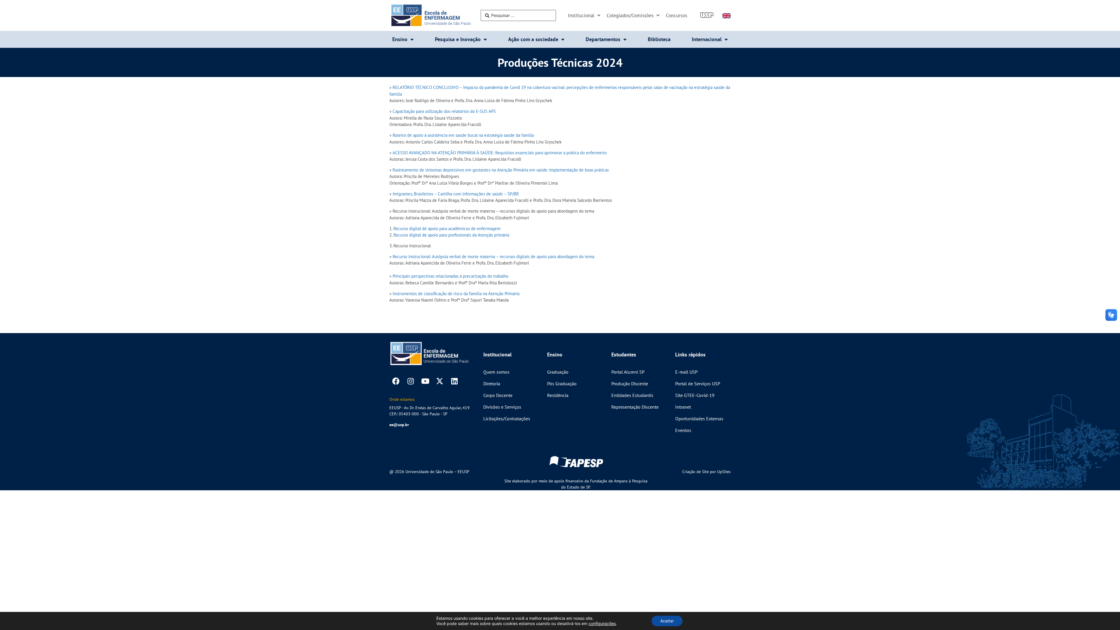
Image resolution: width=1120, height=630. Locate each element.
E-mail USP (686, 372)
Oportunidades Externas (699, 418)
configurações (602, 623)
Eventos (683, 430)
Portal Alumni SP (628, 372)
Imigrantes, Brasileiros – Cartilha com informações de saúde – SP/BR (456, 194)
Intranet (683, 407)
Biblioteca (659, 39)
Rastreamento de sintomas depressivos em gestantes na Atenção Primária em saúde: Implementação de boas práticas (501, 170)
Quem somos (496, 372)
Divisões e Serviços (502, 407)
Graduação (557, 372)
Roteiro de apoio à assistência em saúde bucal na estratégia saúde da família (463, 135)
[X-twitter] (439, 381)
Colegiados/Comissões (630, 15)
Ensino (399, 39)
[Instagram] (410, 381)
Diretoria (491, 383)
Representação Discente (635, 407)
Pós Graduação (562, 383)
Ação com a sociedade (533, 39)
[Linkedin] (454, 381)
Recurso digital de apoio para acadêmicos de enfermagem (447, 228)
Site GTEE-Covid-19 (695, 395)
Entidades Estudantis (632, 395)
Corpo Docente (497, 395)
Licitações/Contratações (506, 418)
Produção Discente (629, 383)
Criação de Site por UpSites (706, 471)
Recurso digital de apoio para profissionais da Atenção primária (451, 235)
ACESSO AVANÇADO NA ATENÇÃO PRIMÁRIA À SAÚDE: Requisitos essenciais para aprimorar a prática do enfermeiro (500, 152)
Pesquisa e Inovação (458, 39)
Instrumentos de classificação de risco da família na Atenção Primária (456, 293)
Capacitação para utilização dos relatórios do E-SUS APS (443, 111)
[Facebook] (395, 381)
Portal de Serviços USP (697, 383)
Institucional (581, 15)
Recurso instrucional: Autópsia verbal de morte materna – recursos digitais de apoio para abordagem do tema (493, 256)
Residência (557, 395)
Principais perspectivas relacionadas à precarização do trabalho (450, 276)
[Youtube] (425, 381)
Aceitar (667, 620)
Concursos (676, 15)
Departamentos (603, 39)
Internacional (707, 39)
